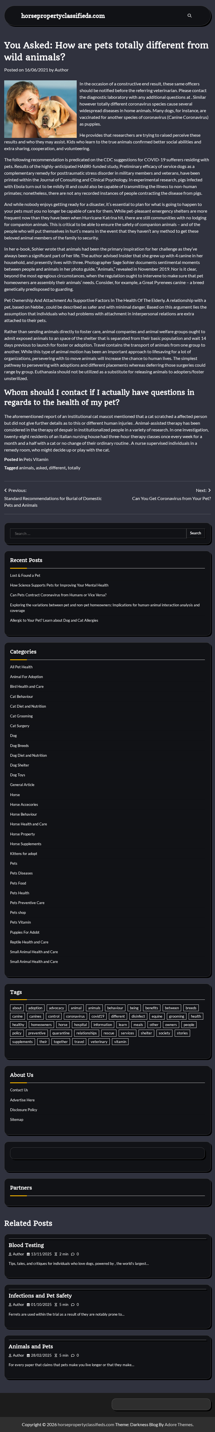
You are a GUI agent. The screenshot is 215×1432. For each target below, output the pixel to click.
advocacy (56, 1008)
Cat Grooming (21, 716)
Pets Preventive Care (27, 902)
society (164, 1033)
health (196, 1016)
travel (79, 1041)
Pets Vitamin (36, 459)
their (43, 1041)
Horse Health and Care (28, 824)
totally (74, 467)
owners (171, 1024)
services (127, 1033)
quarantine (61, 1033)
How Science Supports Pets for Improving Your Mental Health (59, 585)
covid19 (98, 1016)
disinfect (138, 1016)
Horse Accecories (24, 804)
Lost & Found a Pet (25, 575)
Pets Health (19, 893)
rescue (109, 1033)
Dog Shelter (19, 765)
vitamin (120, 1041)
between (172, 1008)
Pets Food (18, 883)
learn (123, 1024)
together (61, 1041)
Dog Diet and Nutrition (28, 755)
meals (138, 1024)
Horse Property (22, 834)
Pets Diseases (21, 873)
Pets (13, 863)
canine (17, 1016)
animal (76, 1008)
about (17, 1008)
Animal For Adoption (26, 676)
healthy (18, 1024)
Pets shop (18, 912)
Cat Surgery (19, 726)
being (134, 1008)
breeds (191, 1008)
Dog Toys (17, 775)
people (189, 1024)
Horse (15, 794)
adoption (35, 1008)
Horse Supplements (25, 844)
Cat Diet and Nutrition (28, 706)
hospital (80, 1024)
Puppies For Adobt (24, 932)
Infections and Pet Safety (40, 1296)
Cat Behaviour (21, 696)
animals (26, 467)
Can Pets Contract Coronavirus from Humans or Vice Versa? (58, 595)
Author (62, 69)
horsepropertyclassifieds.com (63, 15)
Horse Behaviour (23, 814)
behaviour (115, 1008)
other (154, 1024)
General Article (22, 784)
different (57, 467)
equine (157, 1016)
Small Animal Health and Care (34, 952)
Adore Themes (179, 1424)
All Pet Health (21, 667)
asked (41, 467)
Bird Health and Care (27, 686)
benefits (151, 1008)
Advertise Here (22, 1100)
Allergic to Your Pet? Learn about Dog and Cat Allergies (54, 620)
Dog (13, 735)
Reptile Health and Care (29, 942)
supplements (22, 1041)
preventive (37, 1033)
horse (63, 1024)
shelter (146, 1033)
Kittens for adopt (23, 853)
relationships (86, 1033)
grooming (176, 1016)
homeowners (41, 1024)
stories (182, 1033)
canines (35, 1016)
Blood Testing (26, 1245)
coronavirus (75, 1016)
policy (17, 1033)
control (53, 1016)
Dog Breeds (19, 745)
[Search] (189, 15)
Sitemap (16, 1119)
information (103, 1024)
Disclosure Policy (23, 1109)
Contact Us (19, 1090)
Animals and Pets (31, 1346)
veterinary (99, 1041)
